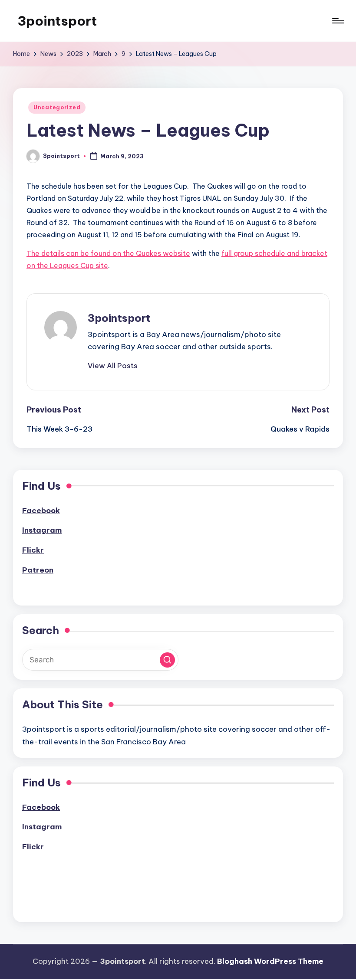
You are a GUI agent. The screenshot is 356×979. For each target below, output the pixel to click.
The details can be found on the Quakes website (108, 253)
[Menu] (337, 21)
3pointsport (57, 21)
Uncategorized (56, 107)
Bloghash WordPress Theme (270, 961)
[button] (113, 365)
